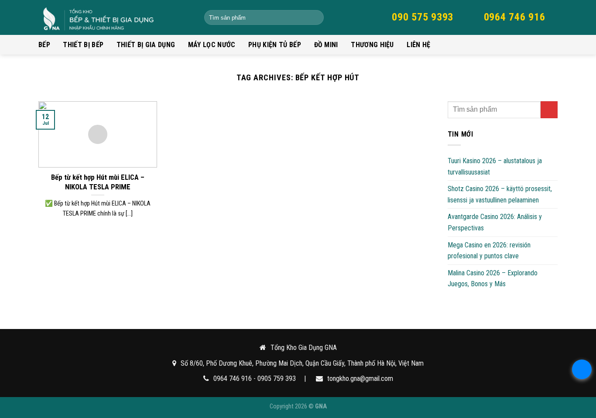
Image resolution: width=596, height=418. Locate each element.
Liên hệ (418, 45)
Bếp (44, 45)
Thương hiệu (372, 45)
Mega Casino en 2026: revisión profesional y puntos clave (489, 250)
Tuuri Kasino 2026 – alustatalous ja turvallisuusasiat (495, 166)
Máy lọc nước (212, 45)
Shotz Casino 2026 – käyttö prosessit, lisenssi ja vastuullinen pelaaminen (500, 194)
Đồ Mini (326, 45)
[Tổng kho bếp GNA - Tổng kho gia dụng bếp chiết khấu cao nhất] (114, 17)
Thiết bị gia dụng (145, 45)
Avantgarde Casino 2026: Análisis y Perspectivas (495, 222)
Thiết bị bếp (83, 45)
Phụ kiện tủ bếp (274, 45)
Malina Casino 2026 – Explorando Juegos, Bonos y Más (493, 278)
